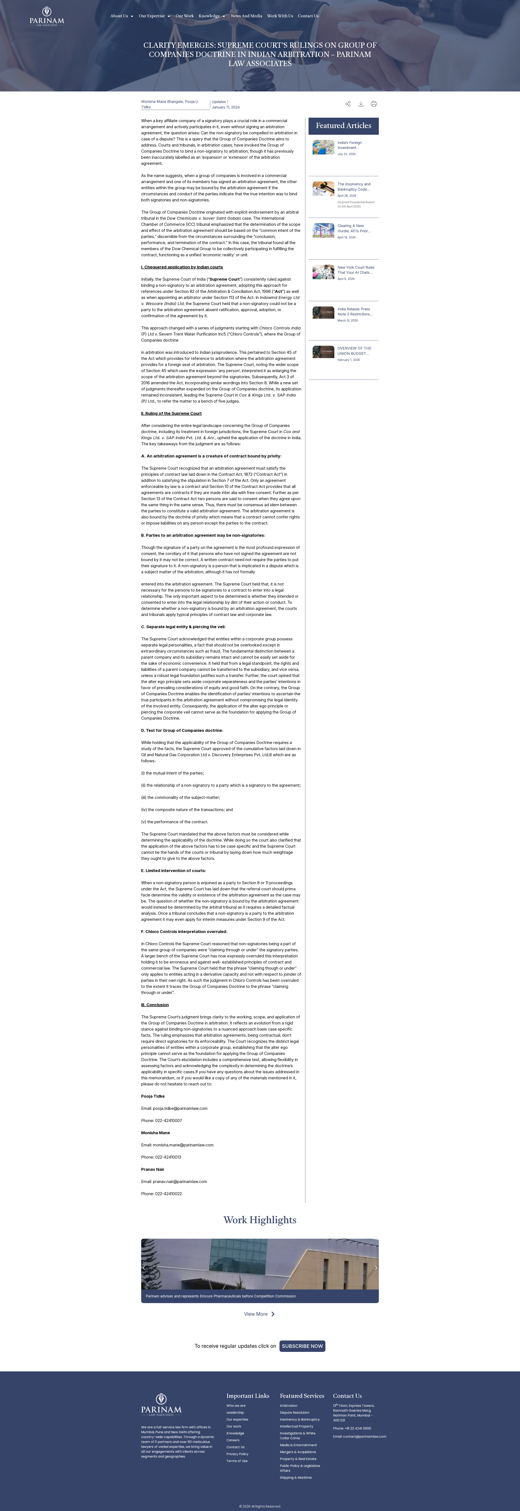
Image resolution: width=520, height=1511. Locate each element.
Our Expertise (152, 16)
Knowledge (209, 16)
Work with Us (280, 16)
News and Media (246, 16)
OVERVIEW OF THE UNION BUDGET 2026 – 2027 (354, 353)
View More (256, 1314)
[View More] (273, 1314)
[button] (143, 1267)
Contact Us (308, 16)
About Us (119, 16)
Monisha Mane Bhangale (162, 101)
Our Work (185, 16)
